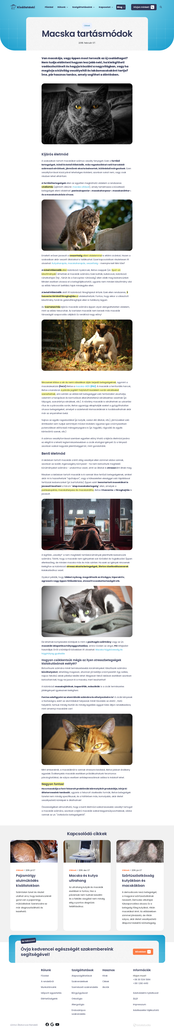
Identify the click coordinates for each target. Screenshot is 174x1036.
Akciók (105, 987)
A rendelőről (47, 981)
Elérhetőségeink (49, 998)
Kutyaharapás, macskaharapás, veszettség (75, 263)
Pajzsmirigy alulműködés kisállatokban (27, 880)
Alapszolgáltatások (82, 975)
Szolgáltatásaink (82, 7)
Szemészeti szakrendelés (85, 987)
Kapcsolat (105, 7)
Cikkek (19, 870)
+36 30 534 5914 (141, 979)
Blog (120, 7)
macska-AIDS (86, 386)
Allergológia (78, 1004)
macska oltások (80, 186)
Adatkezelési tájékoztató (146, 1010)
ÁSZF (135, 998)
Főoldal (49, 7)
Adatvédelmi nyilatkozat (145, 992)
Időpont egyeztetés (51, 992)
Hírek (105, 975)
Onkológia (77, 998)
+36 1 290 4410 (140, 983)
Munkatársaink (48, 987)
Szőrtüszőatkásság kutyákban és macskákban (138, 880)
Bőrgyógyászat (80, 992)
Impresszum (139, 1004)
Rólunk (62, 7)
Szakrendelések (80, 981)
